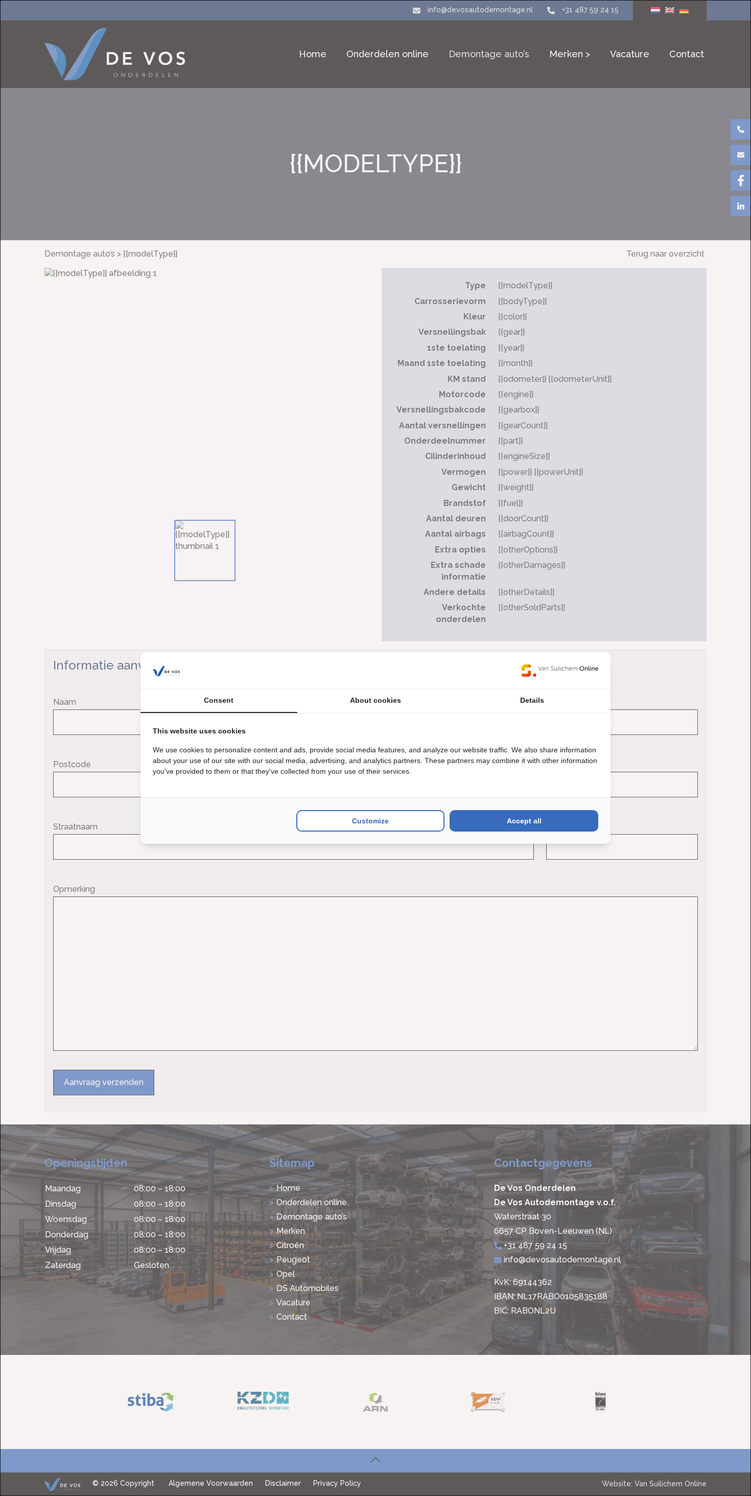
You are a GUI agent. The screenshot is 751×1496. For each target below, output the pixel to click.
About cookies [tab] (375, 700)
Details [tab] (532, 700)
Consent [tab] (218, 700)
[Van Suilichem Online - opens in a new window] (560, 670)
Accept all (524, 821)
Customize (370, 821)
